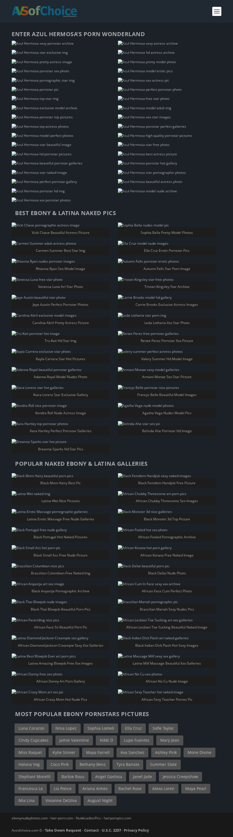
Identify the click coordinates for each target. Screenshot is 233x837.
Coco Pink (60, 764)
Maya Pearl (195, 788)
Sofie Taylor (163, 728)
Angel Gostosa (108, 776)
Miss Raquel (30, 752)
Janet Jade (142, 776)
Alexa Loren (163, 788)
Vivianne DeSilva (61, 800)
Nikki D (106, 740)
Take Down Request (63, 830)
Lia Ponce (63, 788)
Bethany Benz (93, 764)
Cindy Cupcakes (33, 740)
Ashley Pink (166, 752)
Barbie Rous (72, 776)
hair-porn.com (62, 818)
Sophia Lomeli (101, 728)
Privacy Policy (136, 830)
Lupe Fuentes (136, 740)
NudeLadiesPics (88, 818)
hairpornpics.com (117, 818)
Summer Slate (163, 764)
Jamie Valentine (74, 740)
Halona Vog (29, 764)
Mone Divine (199, 752)
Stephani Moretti (34, 776)
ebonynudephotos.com (30, 818)
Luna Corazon (31, 728)
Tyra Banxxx (127, 764)
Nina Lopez (66, 728)
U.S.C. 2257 (111, 830)
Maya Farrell (98, 752)
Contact (91, 830)
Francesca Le (30, 788)
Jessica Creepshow (180, 776)
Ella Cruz (133, 728)
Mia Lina (26, 800)
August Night (100, 800)
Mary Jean (169, 740)
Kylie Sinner (64, 752)
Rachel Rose (130, 788)
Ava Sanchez (132, 752)
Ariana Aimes (95, 788)
